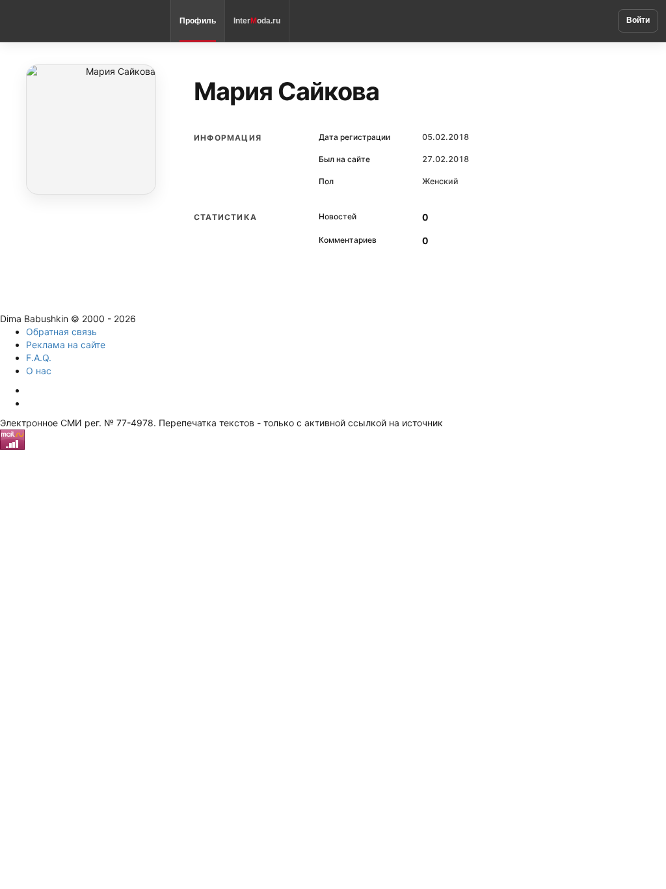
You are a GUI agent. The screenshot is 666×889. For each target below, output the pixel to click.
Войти (638, 20)
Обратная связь (61, 331)
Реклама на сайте (65, 344)
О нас (38, 370)
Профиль (198, 20)
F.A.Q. (38, 357)
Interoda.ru (256, 20)
